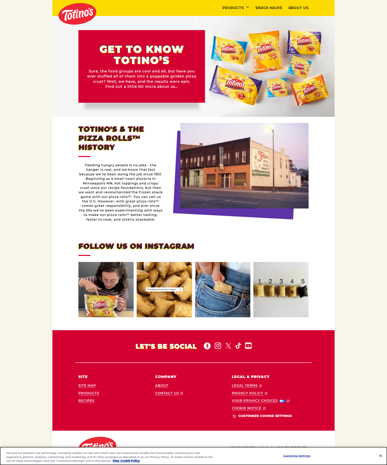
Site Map (87, 386)
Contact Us (169, 393)
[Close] (380, 455)
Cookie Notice (248, 408)
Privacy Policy (249, 393)
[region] (193, 456)
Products (88, 393)
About (161, 386)
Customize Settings (296, 455)
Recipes (86, 401)
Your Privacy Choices (260, 401)
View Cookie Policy (126, 460)
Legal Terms (247, 386)
